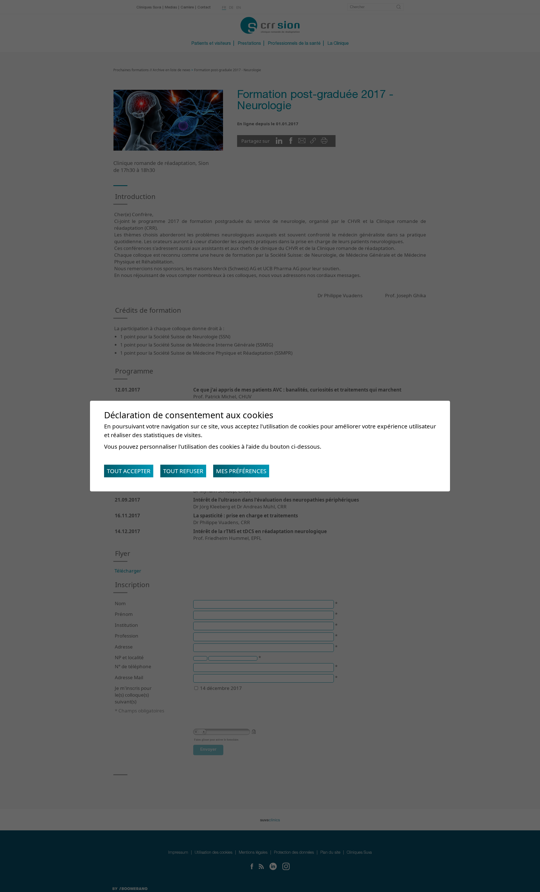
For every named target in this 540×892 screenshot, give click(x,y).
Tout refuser (183, 471)
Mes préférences (241, 471)
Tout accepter (128, 471)
